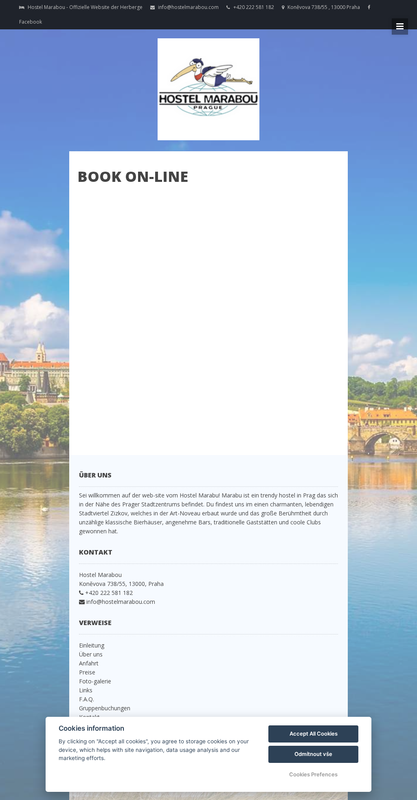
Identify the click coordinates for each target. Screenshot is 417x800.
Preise (87, 672)
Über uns (91, 654)
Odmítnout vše (313, 754)
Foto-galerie (95, 681)
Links (85, 690)
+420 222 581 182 (253, 7)
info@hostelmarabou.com (188, 7)
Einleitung (91, 645)
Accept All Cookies (314, 733)
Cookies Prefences (313, 774)
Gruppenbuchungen (104, 708)
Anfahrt (89, 663)
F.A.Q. (86, 699)
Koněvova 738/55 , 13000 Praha (323, 7)
